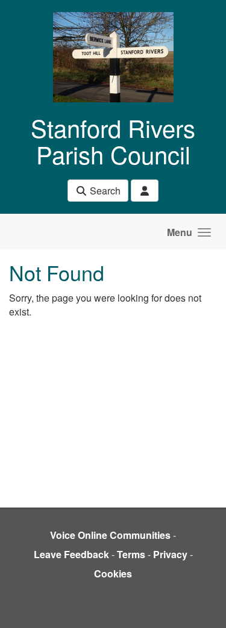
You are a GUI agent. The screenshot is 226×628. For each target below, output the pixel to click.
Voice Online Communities (110, 535)
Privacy (170, 554)
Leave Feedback (71, 554)
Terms (131, 554)
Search (104, 190)
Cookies (113, 573)
